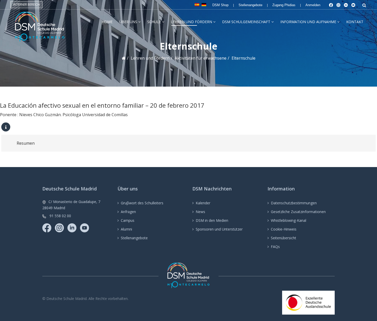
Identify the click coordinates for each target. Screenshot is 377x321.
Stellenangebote (250, 5)
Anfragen (128, 211)
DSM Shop (220, 5)
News (200, 211)
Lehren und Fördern (191, 21)
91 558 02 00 (60, 215)
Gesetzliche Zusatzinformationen (298, 211)
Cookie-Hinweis (283, 229)
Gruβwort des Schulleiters (142, 202)
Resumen (26, 143)
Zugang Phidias (283, 5)
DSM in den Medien (212, 220)
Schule (154, 21)
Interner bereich (26, 4)
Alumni (126, 229)
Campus (127, 220)
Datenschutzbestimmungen (294, 202)
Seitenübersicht (283, 237)
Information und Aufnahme (308, 21)
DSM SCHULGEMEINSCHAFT (246, 21)
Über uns (128, 21)
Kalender (203, 202)
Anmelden (312, 5)
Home (107, 21)
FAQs (275, 246)
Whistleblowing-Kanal (288, 220)
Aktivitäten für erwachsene (200, 58)
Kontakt (354, 21)
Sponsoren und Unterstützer (219, 229)
